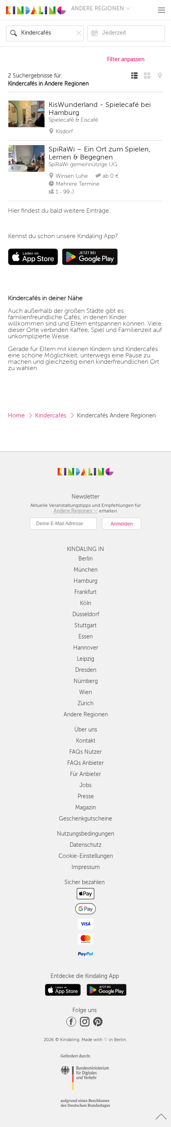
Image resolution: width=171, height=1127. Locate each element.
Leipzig (85, 659)
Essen (85, 637)
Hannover (85, 648)
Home (16, 415)
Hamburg (85, 581)
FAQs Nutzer (85, 752)
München (85, 570)
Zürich (85, 703)
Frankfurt (85, 592)
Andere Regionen (86, 715)
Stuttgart (85, 625)
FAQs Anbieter (85, 763)
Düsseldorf (85, 614)
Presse (86, 796)
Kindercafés (50, 415)
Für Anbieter (85, 774)
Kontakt (85, 741)
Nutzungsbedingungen (85, 834)
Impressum (86, 867)
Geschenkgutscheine (85, 819)
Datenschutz (85, 845)
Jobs (85, 785)
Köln (85, 603)
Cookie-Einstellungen (85, 856)
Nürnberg (86, 681)
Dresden (85, 670)
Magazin (85, 808)
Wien (85, 692)
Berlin (85, 559)
